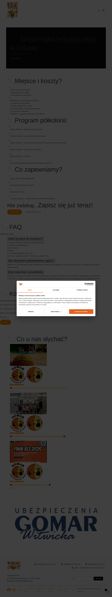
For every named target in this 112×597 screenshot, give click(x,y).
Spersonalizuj (55, 311)
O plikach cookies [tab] (82, 290)
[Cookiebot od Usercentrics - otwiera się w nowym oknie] (85, 284)
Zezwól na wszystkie (81, 311)
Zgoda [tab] (30, 290)
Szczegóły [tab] (56, 290)
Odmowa (31, 311)
